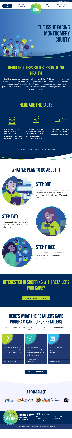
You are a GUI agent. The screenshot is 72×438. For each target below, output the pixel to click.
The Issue (7, 5)
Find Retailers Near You (36, 298)
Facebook (58, 416)
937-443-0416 (40, 421)
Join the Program (21, 5)
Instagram (59, 418)
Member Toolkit (48, 5)
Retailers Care (36, 8)
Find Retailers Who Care (62, 5)
